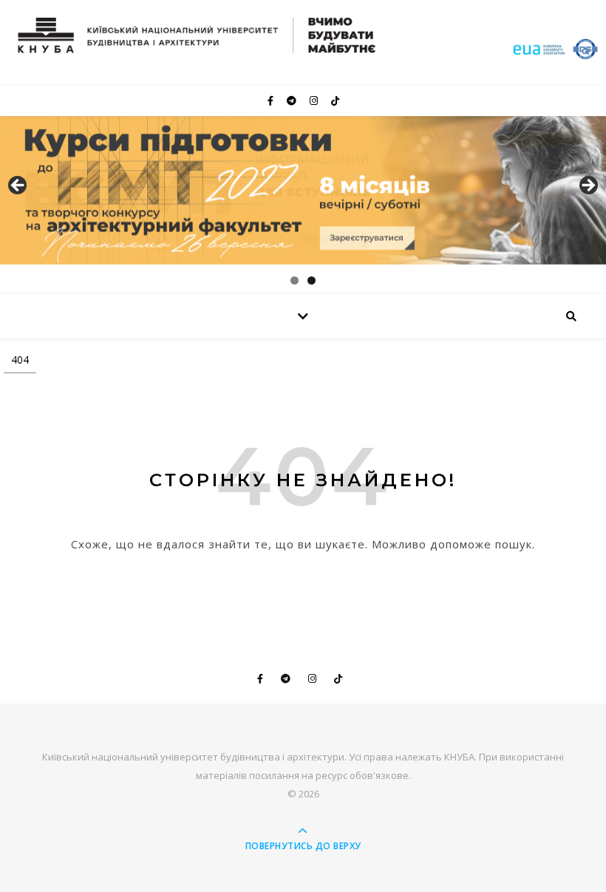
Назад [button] (18, 186)
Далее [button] (587, 186)
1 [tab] (294, 280)
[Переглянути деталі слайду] (303, 190)
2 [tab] (311, 280)
